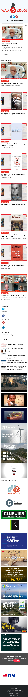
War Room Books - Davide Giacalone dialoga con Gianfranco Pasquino (13, 235)
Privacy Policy (10, 690)
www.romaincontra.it (7, 334)
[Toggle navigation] (26, 25)
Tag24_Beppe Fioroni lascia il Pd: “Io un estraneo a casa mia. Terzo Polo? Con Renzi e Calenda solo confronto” (16, 368)
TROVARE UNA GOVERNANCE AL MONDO (13, 295)
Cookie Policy (17, 690)
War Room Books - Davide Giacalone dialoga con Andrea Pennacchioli (13, 114)
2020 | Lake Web (14, 695)
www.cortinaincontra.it (7, 335)
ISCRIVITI (17, 660)
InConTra (4, 325)
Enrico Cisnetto (5, 313)
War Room (4, 311)
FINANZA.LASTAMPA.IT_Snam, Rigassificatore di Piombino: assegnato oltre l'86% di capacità (15, 355)
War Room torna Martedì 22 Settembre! (12, 83)
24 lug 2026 (6, 41)
